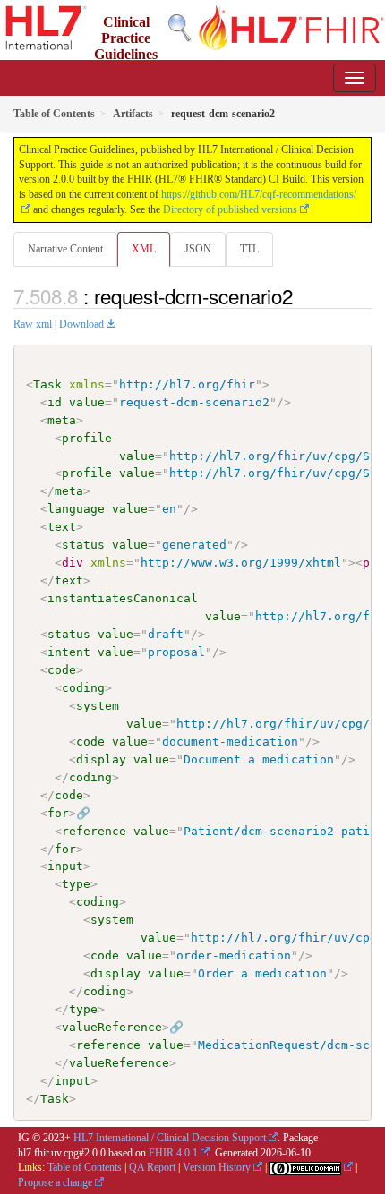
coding (83, 688)
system (97, 705)
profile (87, 438)
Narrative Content (65, 249)
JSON (197, 249)
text (61, 526)
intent (68, 652)
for (58, 813)
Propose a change (55, 1182)
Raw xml (32, 324)
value (87, 402)
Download (81, 324)
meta (61, 420)
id (54, 402)
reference (94, 831)
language (76, 509)
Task (47, 384)
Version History (217, 1167)
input (65, 866)
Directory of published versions (230, 209)
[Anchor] (302, 295)
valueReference (112, 1027)
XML (144, 249)
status (83, 544)
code (61, 670)
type (76, 884)
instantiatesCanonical (122, 598)
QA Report (152, 1167)
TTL (249, 249)
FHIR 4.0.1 (173, 1153)
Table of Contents (84, 1167)
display (101, 759)
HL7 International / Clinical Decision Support (169, 1137)
